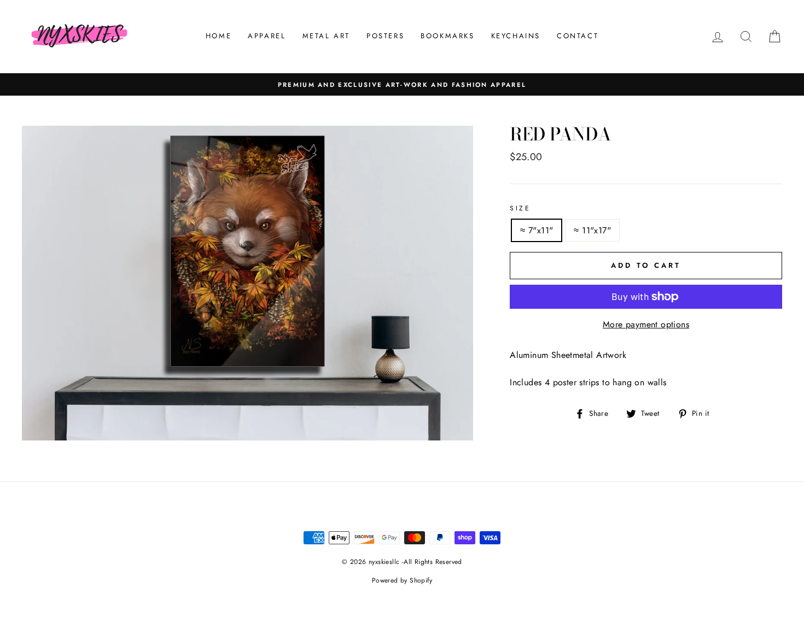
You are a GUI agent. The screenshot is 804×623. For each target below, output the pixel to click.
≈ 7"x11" (536, 230)
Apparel (267, 36)
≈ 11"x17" (592, 230)
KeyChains (515, 36)
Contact (577, 36)
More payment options (646, 324)
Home (218, 36)
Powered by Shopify (402, 580)
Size (520, 208)
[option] (402, 85)
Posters (385, 36)
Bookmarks (447, 36)
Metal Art (326, 36)
